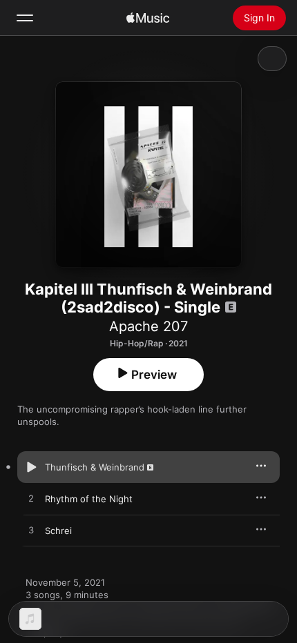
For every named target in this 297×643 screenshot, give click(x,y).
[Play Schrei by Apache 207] (31, 530)
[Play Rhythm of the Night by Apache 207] (31, 499)
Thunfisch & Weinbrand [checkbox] (94, 467)
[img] (147, 18)
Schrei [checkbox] (58, 530)
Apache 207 (148, 326)
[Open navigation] (25, 18)
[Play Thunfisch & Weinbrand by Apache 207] (31, 467)
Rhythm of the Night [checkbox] (89, 498)
